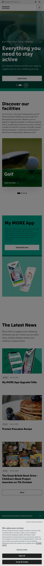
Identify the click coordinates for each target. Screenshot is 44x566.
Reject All (22, 556)
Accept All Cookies (22, 562)
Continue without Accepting (34, 521)
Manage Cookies (22, 549)
